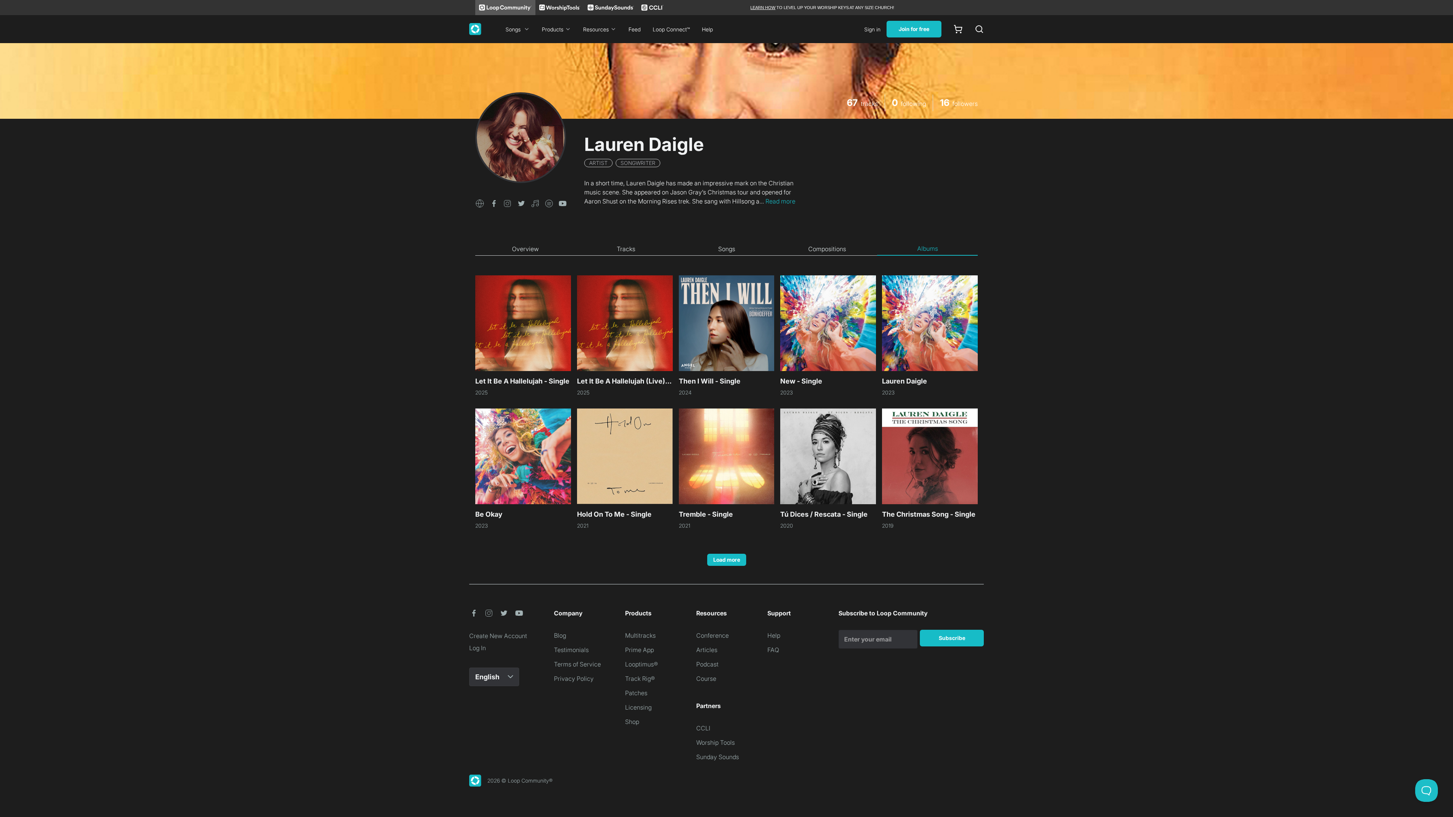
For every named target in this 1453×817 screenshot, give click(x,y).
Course (706, 678)
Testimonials (571, 650)
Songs (513, 29)
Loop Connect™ (671, 29)
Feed (634, 29)
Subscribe (952, 638)
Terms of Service (577, 664)
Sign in (872, 29)
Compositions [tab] (827, 249)
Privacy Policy (574, 678)
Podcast (707, 664)
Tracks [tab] (626, 249)
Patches (636, 693)
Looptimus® (641, 664)
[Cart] (958, 29)
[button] (479, 203)
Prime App (639, 650)
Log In (477, 648)
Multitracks (640, 635)
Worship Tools (715, 742)
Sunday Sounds (717, 757)
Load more (726, 559)
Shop (632, 721)
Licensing (638, 707)
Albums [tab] (927, 248)
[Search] (979, 29)
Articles (706, 650)
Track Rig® (640, 678)
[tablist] (726, 249)
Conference (712, 635)
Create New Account (498, 636)
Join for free (914, 29)
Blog (560, 635)
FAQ (773, 650)
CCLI (703, 728)
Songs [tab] (726, 249)
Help (707, 29)
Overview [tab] (525, 249)
